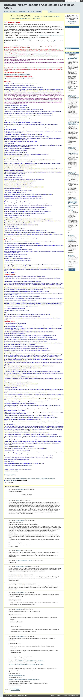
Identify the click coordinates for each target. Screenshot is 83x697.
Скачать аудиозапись (9, 474)
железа (22, 478)
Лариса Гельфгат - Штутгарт (22, 566)
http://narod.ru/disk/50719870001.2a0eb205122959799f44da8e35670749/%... (27, 661)
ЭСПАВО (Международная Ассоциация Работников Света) (39, 6)
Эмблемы (53, 695)
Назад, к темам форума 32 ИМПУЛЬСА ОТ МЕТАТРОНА (26, 18)
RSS (5, 692)
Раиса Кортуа (19, 574)
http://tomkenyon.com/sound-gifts (17, 675)
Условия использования (73, 695)
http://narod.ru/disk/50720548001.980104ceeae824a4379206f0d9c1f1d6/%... (26, 664)
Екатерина (18, 550)
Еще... (72, 269)
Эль (73, 55)
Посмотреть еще (72, 88)
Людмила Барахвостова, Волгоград (24, 560)
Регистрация (57, 1)
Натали (18, 500)
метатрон (38, 478)
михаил (42, 478)
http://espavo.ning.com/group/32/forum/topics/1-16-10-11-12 (18, 39)
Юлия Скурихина (28, 16)
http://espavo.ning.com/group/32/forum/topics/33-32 (52, 35)
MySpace (8, 480)
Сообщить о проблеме (62, 695)
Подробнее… (52, 478)
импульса (26, 478)
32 (7, 478)
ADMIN (14, 695)
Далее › (17, 689)
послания (46, 478)
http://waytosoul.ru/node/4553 (11, 471)
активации (10, 478)
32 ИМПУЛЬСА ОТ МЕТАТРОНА (52, 16)
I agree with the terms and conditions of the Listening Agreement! (24, 679)
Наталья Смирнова (20, 584)
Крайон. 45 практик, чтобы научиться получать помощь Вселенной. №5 (73, 99)
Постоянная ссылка (9, 489)
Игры (72, 210)
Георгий (69, 95)
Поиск (81, 1)
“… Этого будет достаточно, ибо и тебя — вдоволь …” (73, 259)
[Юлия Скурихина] (6, 18)
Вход (62, 1)
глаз (14, 478)
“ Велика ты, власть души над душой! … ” (73, 58)
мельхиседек (32, 478)
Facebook (14, 480)
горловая (18, 478)
